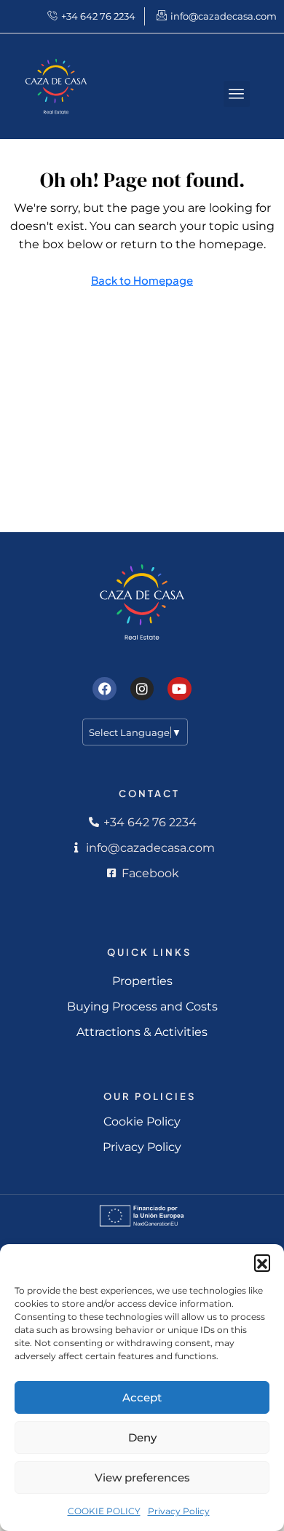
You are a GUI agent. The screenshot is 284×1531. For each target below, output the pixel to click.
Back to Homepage (142, 280)
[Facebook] (104, 688)
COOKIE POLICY (104, 1511)
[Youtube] (179, 688)
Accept (142, 1397)
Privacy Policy (179, 1511)
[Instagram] (142, 688)
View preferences (142, 1477)
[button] (262, 1262)
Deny (142, 1437)
